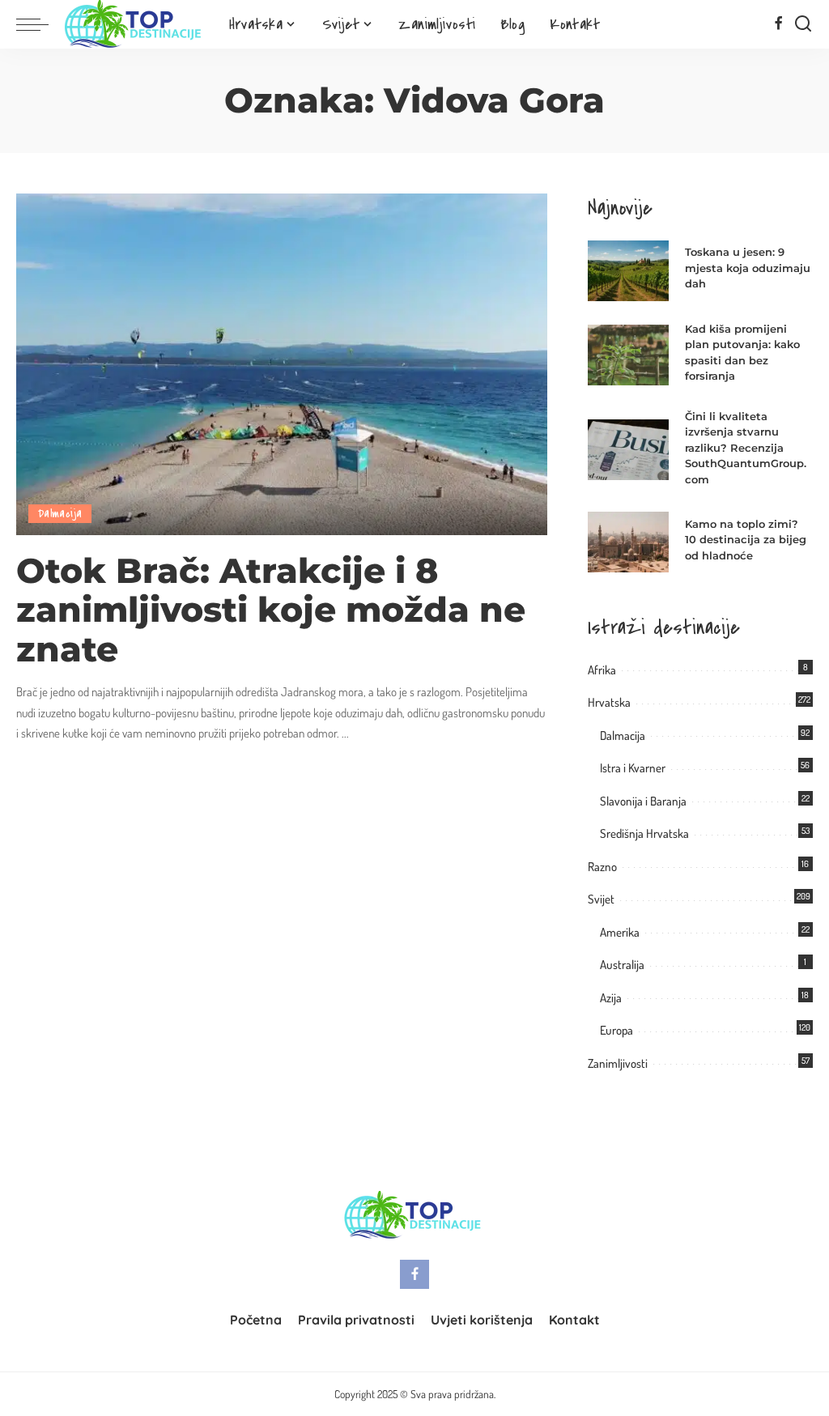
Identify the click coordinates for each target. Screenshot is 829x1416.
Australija (622, 964)
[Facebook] (778, 24)
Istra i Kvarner (632, 768)
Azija (611, 998)
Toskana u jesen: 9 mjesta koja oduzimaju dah (747, 267)
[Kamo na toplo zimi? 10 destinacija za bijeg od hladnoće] (628, 542)
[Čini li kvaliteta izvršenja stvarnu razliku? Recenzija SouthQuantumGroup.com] (628, 449)
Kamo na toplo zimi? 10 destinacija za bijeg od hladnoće (745, 539)
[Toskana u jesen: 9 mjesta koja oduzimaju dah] (628, 270)
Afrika (602, 670)
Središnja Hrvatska (644, 833)
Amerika (620, 932)
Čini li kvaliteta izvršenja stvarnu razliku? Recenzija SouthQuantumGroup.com (745, 448)
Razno (602, 866)
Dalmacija (60, 513)
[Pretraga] (803, 24)
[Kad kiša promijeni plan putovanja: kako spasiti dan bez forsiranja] (628, 355)
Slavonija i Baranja (643, 801)
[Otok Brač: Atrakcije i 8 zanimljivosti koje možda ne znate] (281, 362)
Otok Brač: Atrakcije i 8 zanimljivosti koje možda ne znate (270, 610)
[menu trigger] (40, 24)
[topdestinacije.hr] (135, 24)
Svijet (601, 899)
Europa (616, 1030)
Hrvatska (609, 702)
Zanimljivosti (618, 1063)
